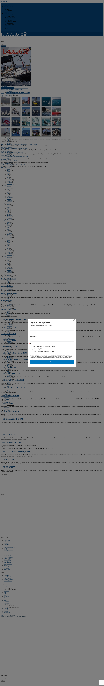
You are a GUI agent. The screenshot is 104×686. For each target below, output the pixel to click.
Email (31, 329)
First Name (33, 336)
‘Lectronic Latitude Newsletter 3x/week (43, 351)
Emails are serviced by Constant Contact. (63, 357)
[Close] (74, 320)
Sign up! (52, 361)
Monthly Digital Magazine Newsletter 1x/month (46, 349)
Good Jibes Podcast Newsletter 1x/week (44, 346)
